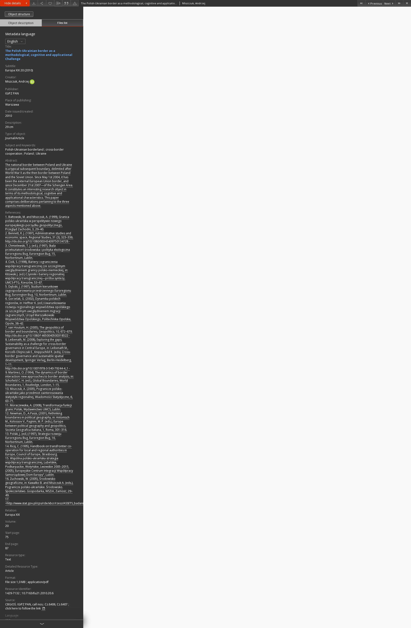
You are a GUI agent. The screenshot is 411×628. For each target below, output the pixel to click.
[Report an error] (75, 3)
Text (8, 559)
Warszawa (12, 105)
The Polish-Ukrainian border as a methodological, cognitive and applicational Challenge (38, 55)
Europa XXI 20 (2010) (19, 70)
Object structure (19, 14)
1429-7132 (12, 593)
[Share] (42, 3)
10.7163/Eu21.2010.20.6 (38, 593)
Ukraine (41, 154)
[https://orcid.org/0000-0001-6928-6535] (32, 81)
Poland (29, 154)
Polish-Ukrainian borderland (24, 149)
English (13, 41)
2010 (8, 116)
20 (7, 526)
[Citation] (66, 3)
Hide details (13, 3)
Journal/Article (14, 138)
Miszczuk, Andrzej (17, 81)
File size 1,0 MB (15, 582)
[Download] (34, 3)
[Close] (407, 3)
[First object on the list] (361, 3)
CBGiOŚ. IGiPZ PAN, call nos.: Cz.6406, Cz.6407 (36, 604)
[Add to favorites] (50, 3)
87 (7, 548)
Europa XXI (12, 515)
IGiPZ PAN (12, 93)
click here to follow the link (23, 608)
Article (9, 571)
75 (7, 537)
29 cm (9, 127)
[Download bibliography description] (58, 3)
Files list (62, 23)
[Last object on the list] (399, 3)
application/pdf (38, 582)
